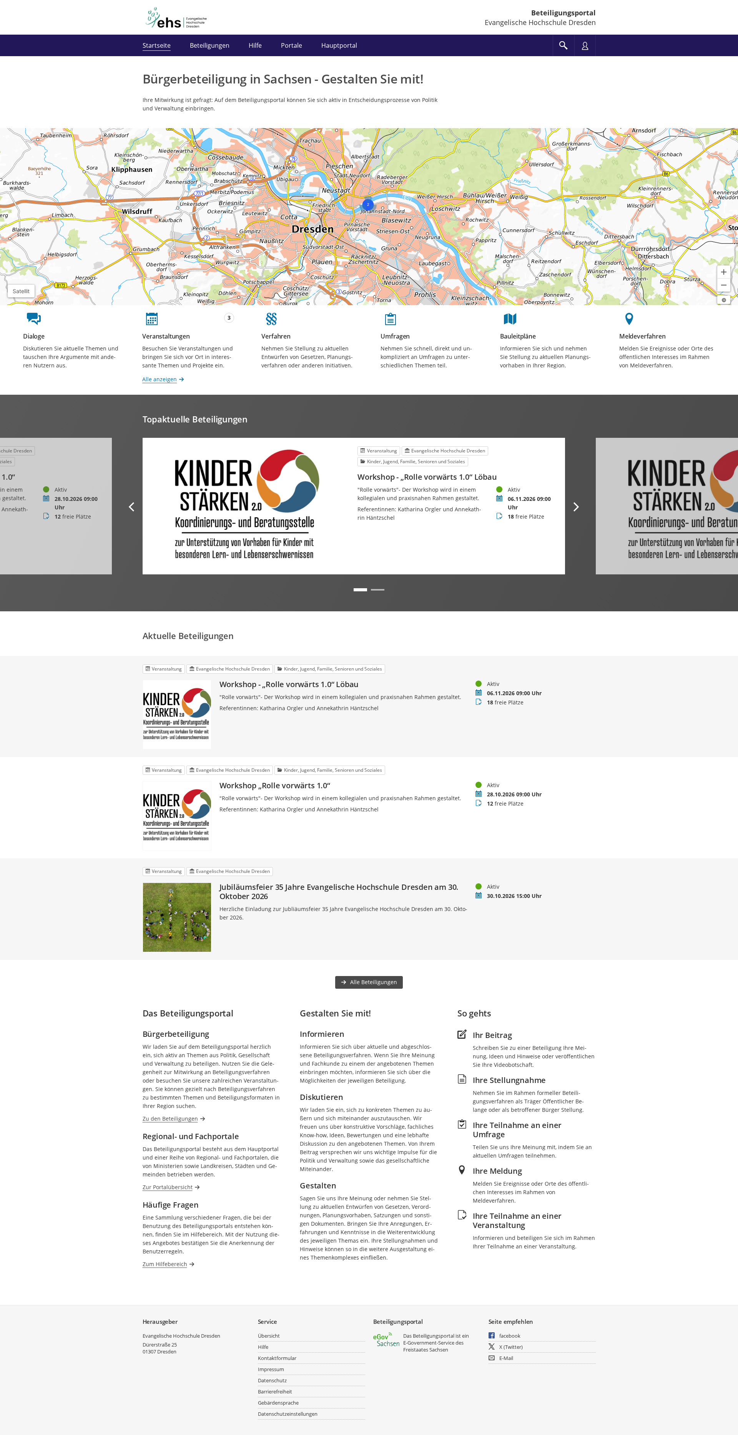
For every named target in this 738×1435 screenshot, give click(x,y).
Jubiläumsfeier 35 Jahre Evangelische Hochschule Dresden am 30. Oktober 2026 (339, 892)
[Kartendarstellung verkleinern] (723, 285)
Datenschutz (272, 1380)
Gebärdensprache (278, 1402)
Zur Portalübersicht (168, 1187)
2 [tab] (377, 590)
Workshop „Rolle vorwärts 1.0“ (274, 785)
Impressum (271, 1369)
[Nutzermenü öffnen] (585, 45)
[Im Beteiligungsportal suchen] (563, 45)
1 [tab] (360, 589)
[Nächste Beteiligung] (575, 507)
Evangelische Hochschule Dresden (181, 1335)
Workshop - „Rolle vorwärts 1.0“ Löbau (427, 477)
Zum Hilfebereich (165, 1264)
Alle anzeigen (159, 379)
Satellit (21, 291)
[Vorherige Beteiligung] (131, 507)
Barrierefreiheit (275, 1391)
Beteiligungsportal (563, 12)
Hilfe (263, 1346)
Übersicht (269, 1335)
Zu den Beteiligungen (170, 1118)
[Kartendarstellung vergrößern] (723, 272)
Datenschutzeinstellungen (287, 1413)
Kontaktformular (277, 1358)
